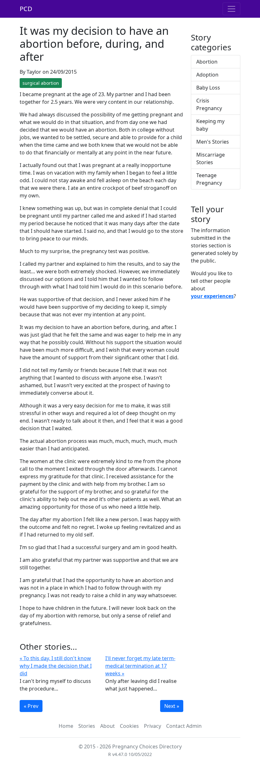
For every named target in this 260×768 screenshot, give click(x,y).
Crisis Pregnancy (209, 104)
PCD (26, 8)
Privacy (152, 725)
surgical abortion (41, 83)
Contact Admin (184, 725)
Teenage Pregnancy (209, 179)
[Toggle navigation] (231, 9)
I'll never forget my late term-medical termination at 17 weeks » (140, 666)
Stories (86, 725)
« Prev (31, 706)
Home (66, 725)
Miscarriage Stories (210, 158)
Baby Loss (208, 87)
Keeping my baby (210, 125)
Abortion (207, 61)
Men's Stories (212, 141)
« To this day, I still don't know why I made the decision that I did (56, 666)
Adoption (207, 74)
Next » (171, 706)
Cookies (129, 725)
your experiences (212, 296)
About (107, 725)
